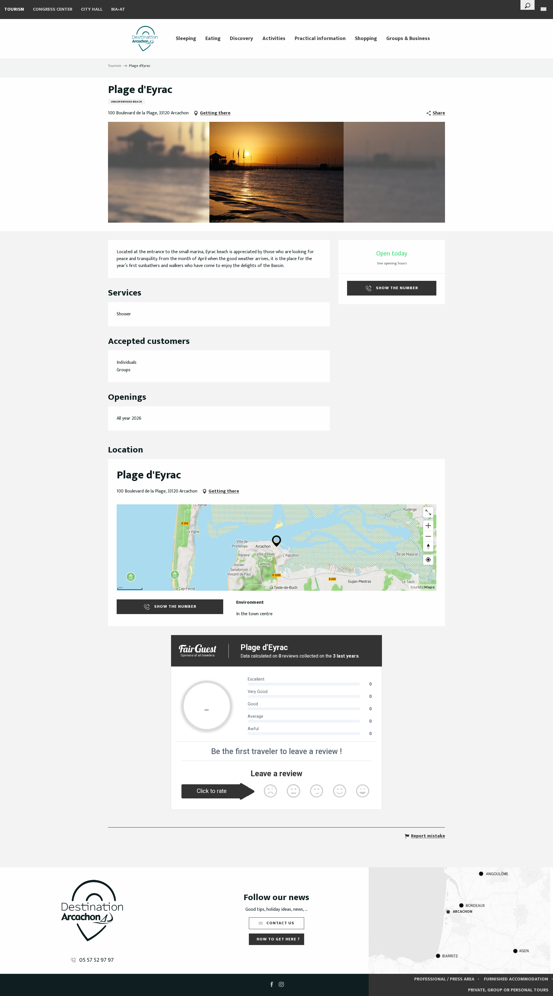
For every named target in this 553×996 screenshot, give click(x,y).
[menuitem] (145, 38)
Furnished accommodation (516, 979)
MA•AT (118, 9)
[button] (527, 5)
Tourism (14, 9)
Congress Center (52, 9)
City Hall (92, 9)
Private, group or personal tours (508, 990)
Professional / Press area (444, 979)
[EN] (544, 9)
